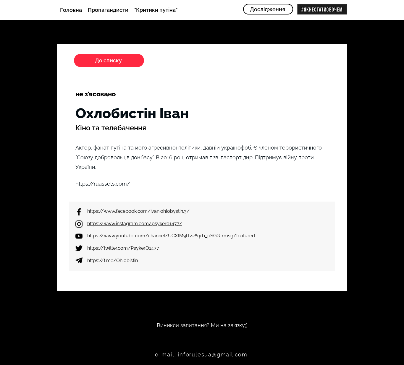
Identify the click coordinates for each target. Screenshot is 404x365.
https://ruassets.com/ (102, 184)
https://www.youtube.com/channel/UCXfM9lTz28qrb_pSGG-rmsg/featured (171, 236)
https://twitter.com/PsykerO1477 (123, 248)
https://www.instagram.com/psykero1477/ (134, 223)
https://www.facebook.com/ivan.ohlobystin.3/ (138, 211)
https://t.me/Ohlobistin (112, 260)
